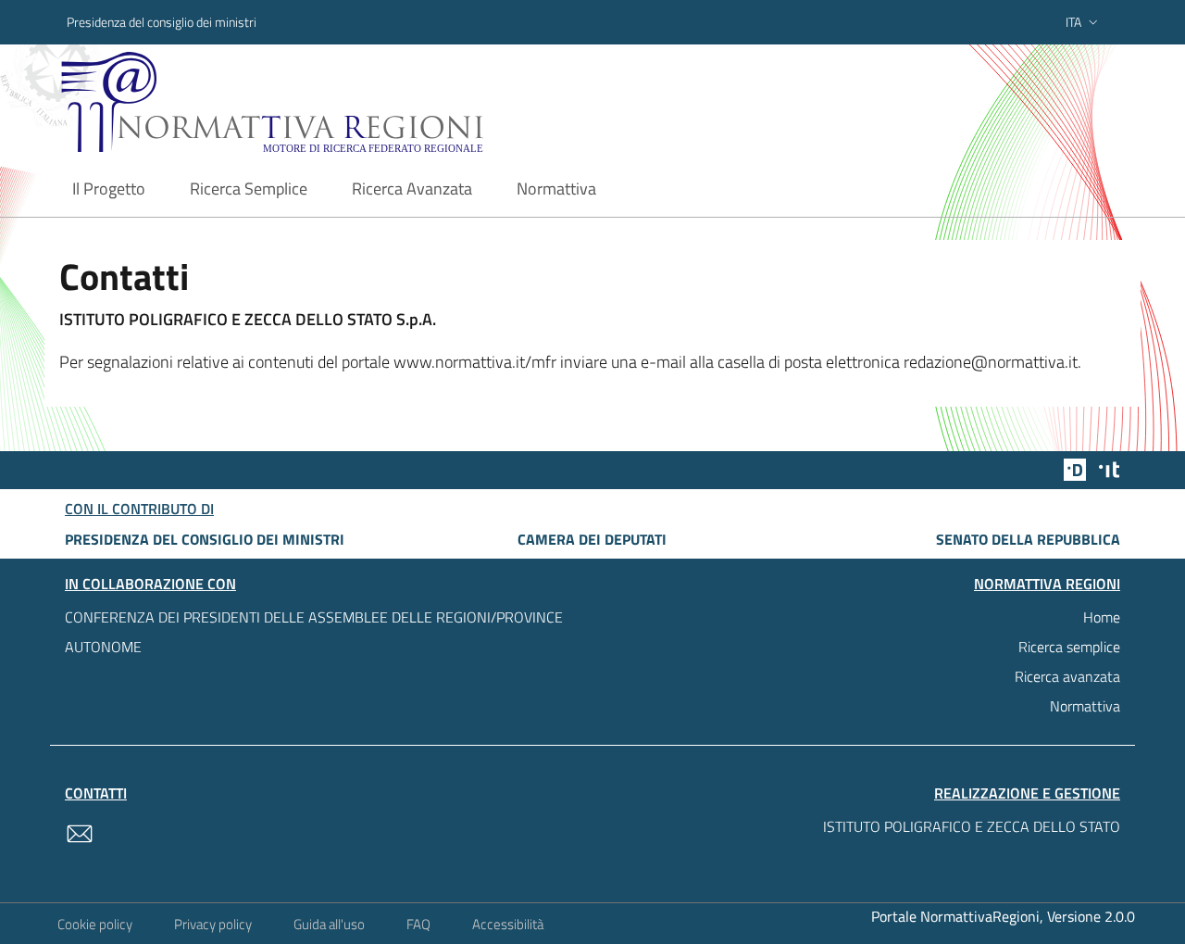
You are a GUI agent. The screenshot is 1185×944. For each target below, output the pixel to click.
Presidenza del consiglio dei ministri (161, 21)
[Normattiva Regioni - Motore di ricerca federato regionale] (323, 102)
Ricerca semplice (1069, 647)
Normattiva (1085, 706)
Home (1101, 617)
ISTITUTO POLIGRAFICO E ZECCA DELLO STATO (971, 826)
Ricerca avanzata (1067, 676)
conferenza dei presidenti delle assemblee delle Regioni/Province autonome (314, 632)
